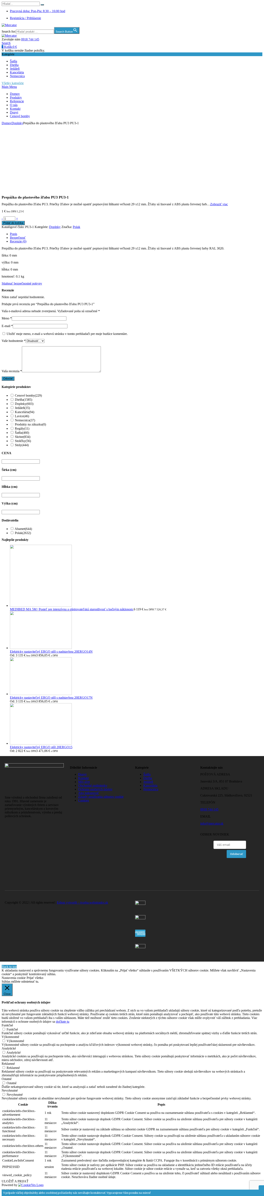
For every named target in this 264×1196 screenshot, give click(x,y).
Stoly (22, 445)
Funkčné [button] (7, 1025)
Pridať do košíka (13, 223)
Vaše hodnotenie (14, 341)
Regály (22, 428)
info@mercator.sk (211, 823)
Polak (76, 227)
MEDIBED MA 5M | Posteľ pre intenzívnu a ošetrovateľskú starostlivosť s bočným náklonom (72, 609)
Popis (13, 234)
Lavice (22, 416)
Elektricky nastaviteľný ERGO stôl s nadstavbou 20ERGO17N (51, 697)
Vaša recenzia (12, 371)
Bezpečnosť (18, 237)
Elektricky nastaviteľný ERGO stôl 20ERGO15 (41, 747)
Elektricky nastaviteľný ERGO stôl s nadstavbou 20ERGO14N (51, 651)
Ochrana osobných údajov (95, 789)
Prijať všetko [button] (35, 978)
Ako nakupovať (88, 793)
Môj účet (84, 782)
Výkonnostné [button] (10, 1037)
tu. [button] (37, 981)
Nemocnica (17, 76)
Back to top (9, 966)
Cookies (83, 800)
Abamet (23, 529)
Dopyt (14, 112)
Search (6, 43)
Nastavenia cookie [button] (14, 978)
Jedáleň (15, 68)
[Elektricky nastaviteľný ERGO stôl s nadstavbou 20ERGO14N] (41, 648)
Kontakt (15, 108)
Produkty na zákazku (30, 424)
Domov (15, 94)
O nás (14, 105)
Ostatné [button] (7, 1079)
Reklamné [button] (8, 1063)
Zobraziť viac (219, 204)
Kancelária (17, 72)
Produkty (16, 97)
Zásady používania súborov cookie (101, 796)
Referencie (17, 101)
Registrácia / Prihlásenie (25, 18)
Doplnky (17, 123)
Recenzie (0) (18, 241)
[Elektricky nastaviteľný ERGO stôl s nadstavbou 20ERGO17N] (41, 694)
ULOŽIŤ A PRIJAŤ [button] (15, 1181)
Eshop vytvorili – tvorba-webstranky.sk (82, 902)
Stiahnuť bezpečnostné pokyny (22, 283)
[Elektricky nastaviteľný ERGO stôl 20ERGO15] (41, 743)
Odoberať (236, 854)
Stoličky (23, 441)
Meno (7, 318)
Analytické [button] (9, 1048)
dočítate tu (62, 1021)
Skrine (22, 436)
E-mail (7, 326)
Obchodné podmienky (92, 785)
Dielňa (14, 65)
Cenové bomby (20, 116)
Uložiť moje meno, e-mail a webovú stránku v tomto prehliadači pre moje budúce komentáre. (67, 334)
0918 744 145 (30, 39)
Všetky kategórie (13, 83)
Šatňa (13, 61)
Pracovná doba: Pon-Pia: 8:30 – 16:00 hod (37, 11)
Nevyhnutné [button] (10, 1090)
